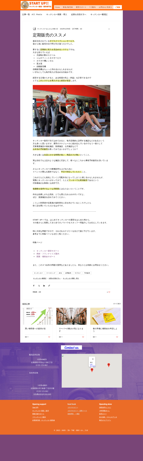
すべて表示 (117, 304)
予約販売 (87, 273)
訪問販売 (68, 273)
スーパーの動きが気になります (71, 329)
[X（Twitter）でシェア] (39, 286)
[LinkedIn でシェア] (44, 286)
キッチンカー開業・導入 (56, 15)
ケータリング (50, 273)
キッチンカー (38, 273)
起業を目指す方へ (78, 15)
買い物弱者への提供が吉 (35, 328)
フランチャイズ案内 (39, 417)
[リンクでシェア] (49, 286)
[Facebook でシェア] (34, 286)
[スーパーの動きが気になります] (71, 316)
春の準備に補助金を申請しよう (105, 329)
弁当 (60, 273)
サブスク (78, 273)
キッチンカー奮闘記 (98, 15)
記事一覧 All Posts (32, 15)
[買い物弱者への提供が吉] (37, 316)
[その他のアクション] (109, 29)
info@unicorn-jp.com (42, 394)
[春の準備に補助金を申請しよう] (105, 316)
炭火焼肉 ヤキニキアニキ (108, 417)
